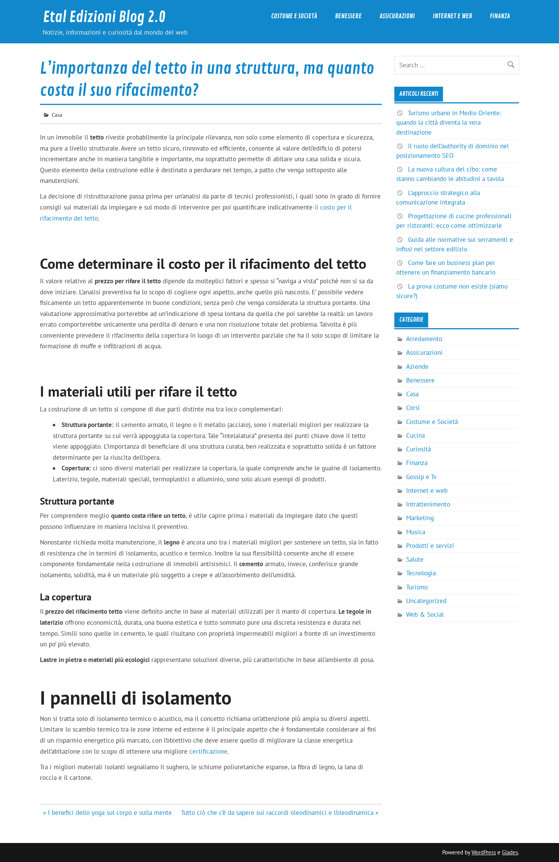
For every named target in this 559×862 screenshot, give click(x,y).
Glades (510, 852)
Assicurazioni (397, 16)
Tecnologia (421, 573)
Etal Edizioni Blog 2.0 (104, 17)
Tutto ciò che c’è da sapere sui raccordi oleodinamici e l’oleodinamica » (279, 812)
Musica (415, 532)
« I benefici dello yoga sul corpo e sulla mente (107, 812)
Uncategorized (426, 601)
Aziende (417, 366)
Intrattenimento (428, 504)
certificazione (208, 751)
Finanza (500, 16)
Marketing (420, 518)
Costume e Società (294, 16)
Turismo (417, 587)
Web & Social (425, 614)
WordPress (484, 852)
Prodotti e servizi (430, 545)
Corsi (413, 407)
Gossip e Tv (421, 477)
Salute (415, 559)
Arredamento (424, 339)
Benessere (348, 16)
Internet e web (452, 16)
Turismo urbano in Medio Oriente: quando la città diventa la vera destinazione (448, 122)
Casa (57, 114)
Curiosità (418, 449)
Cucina (415, 435)
